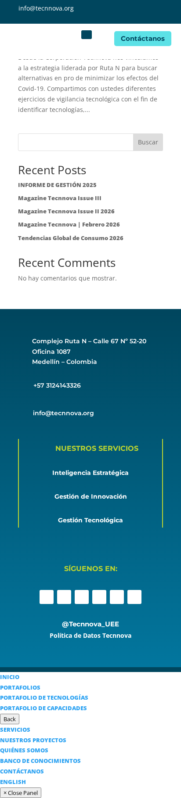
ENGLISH (13, 782)
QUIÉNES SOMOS (24, 750)
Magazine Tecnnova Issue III (59, 198)
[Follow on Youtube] (117, 597)
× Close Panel (21, 793)
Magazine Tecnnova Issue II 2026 (66, 211)
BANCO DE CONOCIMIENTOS (40, 761)
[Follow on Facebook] (47, 597)
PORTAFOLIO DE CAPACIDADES (43, 708)
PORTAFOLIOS (20, 687)
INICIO (9, 677)
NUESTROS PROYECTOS (33, 740)
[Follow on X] (82, 597)
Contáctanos (143, 38)
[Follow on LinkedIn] (99, 597)
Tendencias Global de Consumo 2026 (70, 238)
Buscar (148, 142)
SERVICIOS (15, 729)
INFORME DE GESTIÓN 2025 (57, 185)
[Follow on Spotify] (134, 597)
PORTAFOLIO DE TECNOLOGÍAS (44, 697)
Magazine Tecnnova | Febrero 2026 (69, 224)
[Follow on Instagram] (64, 597)
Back (10, 719)
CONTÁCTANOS (22, 771)
